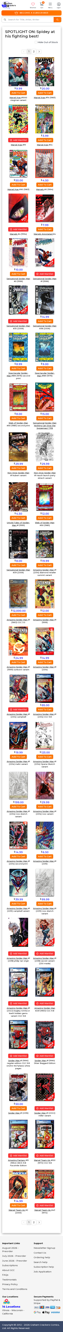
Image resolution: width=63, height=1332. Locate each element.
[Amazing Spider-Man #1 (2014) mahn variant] (18, 735)
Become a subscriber (34, 12)
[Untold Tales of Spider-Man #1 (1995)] (18, 496)
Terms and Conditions (14, 1289)
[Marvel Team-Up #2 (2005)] (18, 1184)
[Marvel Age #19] (18, 118)
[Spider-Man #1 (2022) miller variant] (45, 1087)
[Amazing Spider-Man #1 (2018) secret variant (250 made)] (45, 932)
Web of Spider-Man (18, 423)
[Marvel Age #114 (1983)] (44, 71)
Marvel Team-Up (42, 1160)
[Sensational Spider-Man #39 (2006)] (18, 543)
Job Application (42, 1271)
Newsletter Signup (44, 1248)
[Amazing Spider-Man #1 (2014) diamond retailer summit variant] (45, 543)
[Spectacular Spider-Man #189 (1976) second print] (18, 347)
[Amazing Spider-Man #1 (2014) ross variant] (45, 785)
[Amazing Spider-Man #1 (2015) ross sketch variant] (45, 882)
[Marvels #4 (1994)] (18, 208)
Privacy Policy (10, 1284)
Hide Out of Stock (47, 42)
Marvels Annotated (43, 234)
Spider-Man (14, 1060)
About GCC (8, 1270)
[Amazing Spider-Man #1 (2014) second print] (18, 835)
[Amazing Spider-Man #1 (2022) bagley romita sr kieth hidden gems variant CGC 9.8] (18, 982)
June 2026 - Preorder (14, 1260)
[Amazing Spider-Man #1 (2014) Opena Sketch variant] (45, 735)
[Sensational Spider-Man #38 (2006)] (44, 299)
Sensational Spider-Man (18, 278)
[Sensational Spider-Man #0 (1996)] (18, 252)
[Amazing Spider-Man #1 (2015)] (45, 835)
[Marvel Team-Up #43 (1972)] (44, 1184)
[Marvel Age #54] (44, 118)
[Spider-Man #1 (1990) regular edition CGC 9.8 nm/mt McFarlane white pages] (18, 1034)
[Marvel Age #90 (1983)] (18, 163)
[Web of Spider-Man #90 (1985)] (44, 496)
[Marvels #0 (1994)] (44, 163)
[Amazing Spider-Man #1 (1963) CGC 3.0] (18, 593)
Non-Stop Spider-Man (18, 473)
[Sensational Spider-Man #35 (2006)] (18, 299)
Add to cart (18, 92)
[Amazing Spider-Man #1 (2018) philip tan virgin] (18, 932)
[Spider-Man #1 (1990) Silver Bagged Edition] (45, 1034)
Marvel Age (15, 97)
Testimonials (9, 1279)
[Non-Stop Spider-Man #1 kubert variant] (18, 446)
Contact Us (40, 1252)
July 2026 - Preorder (14, 1256)
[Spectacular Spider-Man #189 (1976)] (44, 347)
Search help (40, 1262)
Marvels (40, 189)
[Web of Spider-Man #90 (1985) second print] (18, 396)
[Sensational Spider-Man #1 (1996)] (45, 252)
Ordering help (42, 1257)
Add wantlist (20, 140)
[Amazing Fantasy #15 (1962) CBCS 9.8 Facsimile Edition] (18, 1134)
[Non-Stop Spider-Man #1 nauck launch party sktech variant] (44, 446)
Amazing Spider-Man (43, 570)
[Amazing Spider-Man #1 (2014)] (45, 640)
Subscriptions (10, 1265)
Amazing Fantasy (17, 1160)
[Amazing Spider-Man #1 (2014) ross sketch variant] (18, 785)
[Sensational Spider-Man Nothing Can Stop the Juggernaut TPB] (44, 396)
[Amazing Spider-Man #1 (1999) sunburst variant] (18, 640)
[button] (50, 5)
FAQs (5, 1274)
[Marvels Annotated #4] (45, 208)
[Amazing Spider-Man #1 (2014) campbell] (18, 688)
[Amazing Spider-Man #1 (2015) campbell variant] (18, 882)
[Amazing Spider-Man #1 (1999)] (44, 593)
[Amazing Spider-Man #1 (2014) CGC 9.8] (44, 688)
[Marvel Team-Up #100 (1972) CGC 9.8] (44, 1134)
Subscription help (44, 1266)
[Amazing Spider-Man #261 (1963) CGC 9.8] (44, 982)
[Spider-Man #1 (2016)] (18, 1087)
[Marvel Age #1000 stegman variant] (18, 71)
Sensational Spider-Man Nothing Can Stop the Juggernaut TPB (44, 425)
